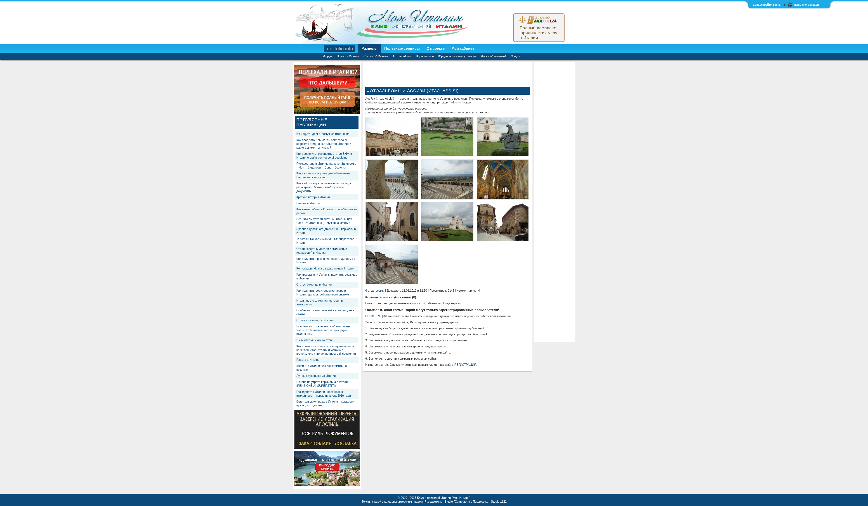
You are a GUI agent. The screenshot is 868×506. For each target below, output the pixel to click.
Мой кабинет (462, 48)
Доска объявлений (493, 56)
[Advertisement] (555, 132)
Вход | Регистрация (807, 4)
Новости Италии (348, 56)
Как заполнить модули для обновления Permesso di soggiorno (323, 175)
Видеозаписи (425, 56)
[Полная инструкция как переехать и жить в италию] (327, 113)
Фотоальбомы (401, 56)
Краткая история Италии (313, 197)
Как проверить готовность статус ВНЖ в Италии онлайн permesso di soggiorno (324, 155)
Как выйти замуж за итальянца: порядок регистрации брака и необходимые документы (323, 187)
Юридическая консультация (457, 56)
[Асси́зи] (392, 155)
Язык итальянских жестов (314, 340)
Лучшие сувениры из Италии (316, 375)
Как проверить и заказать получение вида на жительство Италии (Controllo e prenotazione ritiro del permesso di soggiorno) (326, 350)
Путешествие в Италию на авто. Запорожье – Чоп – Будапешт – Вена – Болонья (326, 165)
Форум (327, 56)
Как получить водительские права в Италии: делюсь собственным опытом (322, 292)
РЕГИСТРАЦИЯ (376, 316)
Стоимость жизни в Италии (314, 320)
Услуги (515, 56)
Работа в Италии (307, 359)
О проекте (436, 48)
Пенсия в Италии (308, 203)
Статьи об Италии (375, 56)
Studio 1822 (499, 501)
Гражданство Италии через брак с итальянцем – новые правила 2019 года (323, 393)
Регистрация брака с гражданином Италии (325, 268)
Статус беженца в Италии (314, 284)
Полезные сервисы (402, 48)
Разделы (369, 48)
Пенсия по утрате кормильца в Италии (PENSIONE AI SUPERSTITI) (322, 383)
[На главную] (339, 48)
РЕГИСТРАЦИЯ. (465, 364)
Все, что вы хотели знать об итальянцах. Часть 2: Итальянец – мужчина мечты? (324, 221)
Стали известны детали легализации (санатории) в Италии (321, 250)
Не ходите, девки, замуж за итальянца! (323, 134)
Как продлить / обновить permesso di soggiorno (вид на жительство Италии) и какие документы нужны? (323, 143)
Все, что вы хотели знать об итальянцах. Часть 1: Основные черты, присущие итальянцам (324, 330)
